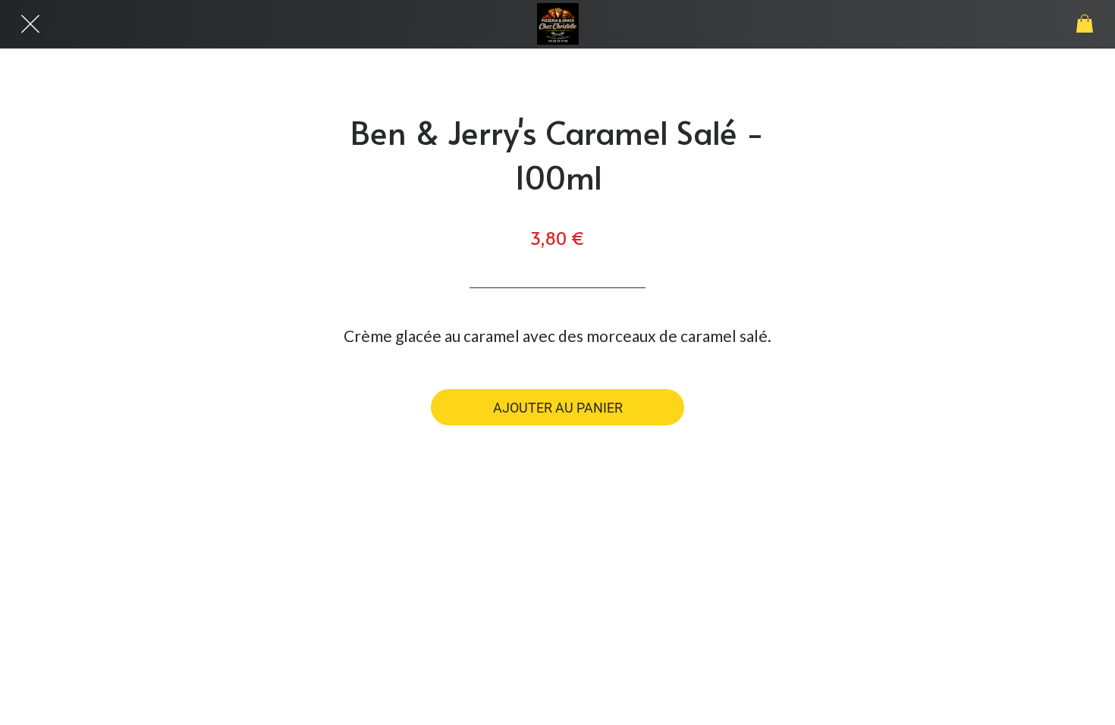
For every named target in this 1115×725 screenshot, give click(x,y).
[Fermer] (30, 24)
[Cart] (1084, 24)
